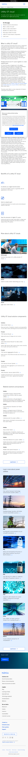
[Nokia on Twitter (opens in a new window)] (7, 737)
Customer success (6, 716)
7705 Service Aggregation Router (9, 352)
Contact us (4, 659)
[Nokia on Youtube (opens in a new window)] (5, 737)
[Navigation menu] (24, 4)
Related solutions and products (10, 24)
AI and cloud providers (7, 679)
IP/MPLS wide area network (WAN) (19, 83)
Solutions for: (5, 676)
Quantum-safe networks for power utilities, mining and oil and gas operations (12, 598)
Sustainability (5, 713)
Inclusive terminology (21, 749)
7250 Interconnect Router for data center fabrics (11, 342)
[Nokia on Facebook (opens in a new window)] (10, 737)
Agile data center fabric (7, 304)
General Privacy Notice (20, 125)
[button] (14, 462)
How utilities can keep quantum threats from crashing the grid (11, 619)
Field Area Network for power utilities (12, 439)
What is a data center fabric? (9, 28)
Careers (4, 709)
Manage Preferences (13, 128)
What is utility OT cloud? (8, 26)
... (5, 7)
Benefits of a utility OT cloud (9, 30)
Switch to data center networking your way (12, 281)
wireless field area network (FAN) (10, 84)
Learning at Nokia (6, 691)
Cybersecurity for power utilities (11, 418)
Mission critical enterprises (8, 681)
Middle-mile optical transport (10, 449)
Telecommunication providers (8, 683)
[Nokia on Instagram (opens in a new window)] (3, 737)
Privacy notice (8, 749)
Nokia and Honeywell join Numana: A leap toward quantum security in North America (12, 553)
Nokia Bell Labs (5, 694)
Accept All (19, 133)
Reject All (9, 133)
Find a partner (5, 727)
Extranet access (5, 724)
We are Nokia (5, 704)
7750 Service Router (6, 334)
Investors (4, 711)
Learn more (5, 36)
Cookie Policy (14, 125)
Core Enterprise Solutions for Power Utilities (12, 407)
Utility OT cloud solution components (11, 34)
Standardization (5, 698)
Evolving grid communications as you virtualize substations (12, 532)
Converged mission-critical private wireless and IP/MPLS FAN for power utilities (12, 395)
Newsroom (4, 706)
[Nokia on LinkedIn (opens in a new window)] (12, 737)
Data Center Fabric (6, 325)
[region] (14, 123)
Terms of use (14, 749)
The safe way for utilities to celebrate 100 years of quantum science (12, 577)
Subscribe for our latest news (9, 734)
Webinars (4, 701)
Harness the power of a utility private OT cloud (11, 257)
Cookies (3, 749)
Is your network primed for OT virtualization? (11, 639)
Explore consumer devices (7, 742)
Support (4, 729)
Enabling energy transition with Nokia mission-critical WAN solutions (12, 512)
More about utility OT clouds (9, 32)
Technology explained (7, 696)
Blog (3, 689)
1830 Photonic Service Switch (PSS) (10, 372)
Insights (4, 687)
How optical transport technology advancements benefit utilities (11, 491)
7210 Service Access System (8, 363)
